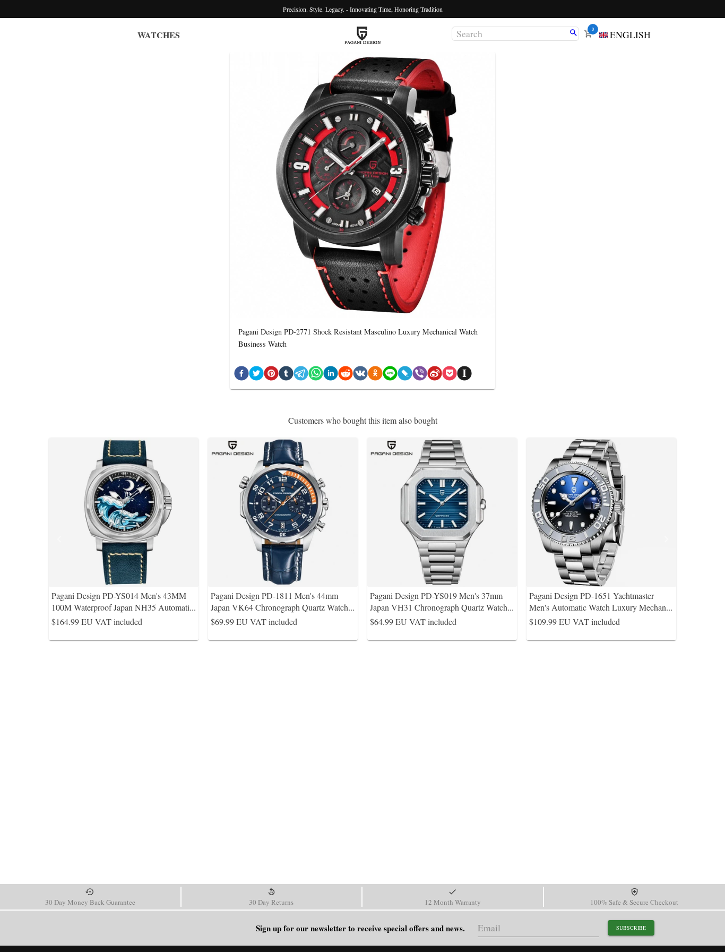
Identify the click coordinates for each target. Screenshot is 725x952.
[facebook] (241, 375)
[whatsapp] (315, 375)
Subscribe (631, 927)
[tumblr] (286, 375)
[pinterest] (271, 375)
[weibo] (434, 375)
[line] (390, 375)
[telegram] (301, 375)
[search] (573, 33)
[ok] (375, 375)
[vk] (360, 375)
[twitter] (256, 375)
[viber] (419, 375)
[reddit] (345, 375)
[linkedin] (330, 375)
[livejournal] (405, 375)
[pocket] (449, 375)
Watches (158, 35)
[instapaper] (464, 375)
